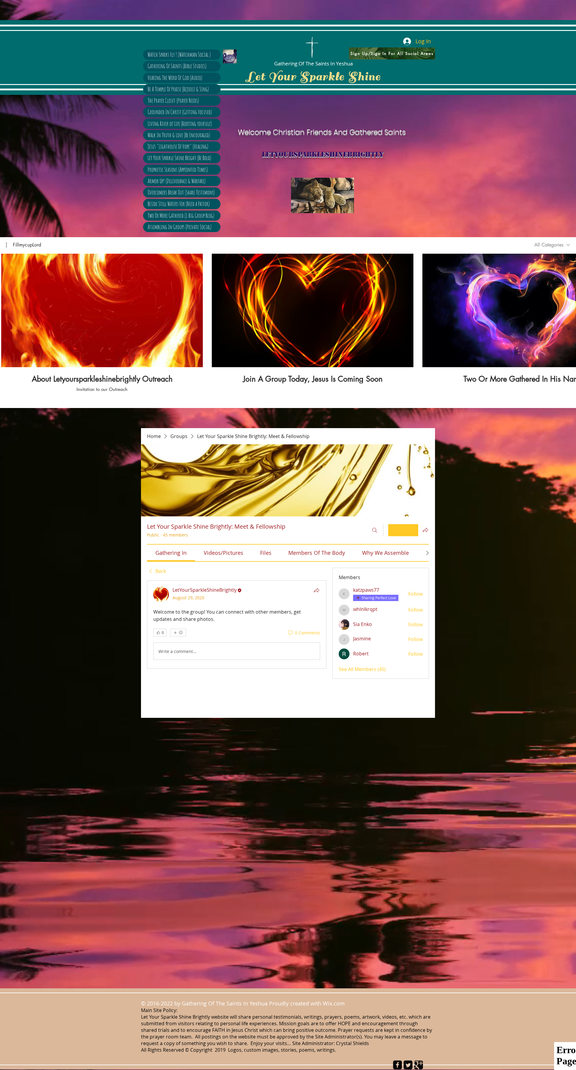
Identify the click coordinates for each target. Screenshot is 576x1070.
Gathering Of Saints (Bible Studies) (177, 66)
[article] (236, 624)
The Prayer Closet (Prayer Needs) (173, 100)
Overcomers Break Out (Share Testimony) (181, 192)
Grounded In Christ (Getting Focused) (180, 112)
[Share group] (425, 529)
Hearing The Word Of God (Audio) (175, 77)
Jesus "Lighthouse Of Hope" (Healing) (178, 146)
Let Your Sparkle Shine (313, 76)
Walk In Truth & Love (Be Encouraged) (179, 135)
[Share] (316, 590)
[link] (171, 552)
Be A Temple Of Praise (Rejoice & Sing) (178, 89)
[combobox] (552, 245)
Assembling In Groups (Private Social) (180, 227)
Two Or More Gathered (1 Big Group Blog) (181, 215)
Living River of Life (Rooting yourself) (180, 123)
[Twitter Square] (408, 1064)
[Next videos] (568, 309)
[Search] (374, 530)
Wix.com (335, 1003)
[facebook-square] (397, 1064)
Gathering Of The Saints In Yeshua (313, 63)
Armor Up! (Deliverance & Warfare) (177, 181)
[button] (23, 245)
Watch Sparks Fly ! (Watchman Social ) (179, 54)
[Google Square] (418, 1064)
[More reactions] (178, 632)
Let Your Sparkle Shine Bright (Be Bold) (179, 158)
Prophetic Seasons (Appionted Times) (178, 169)
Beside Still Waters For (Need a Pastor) (179, 203)
